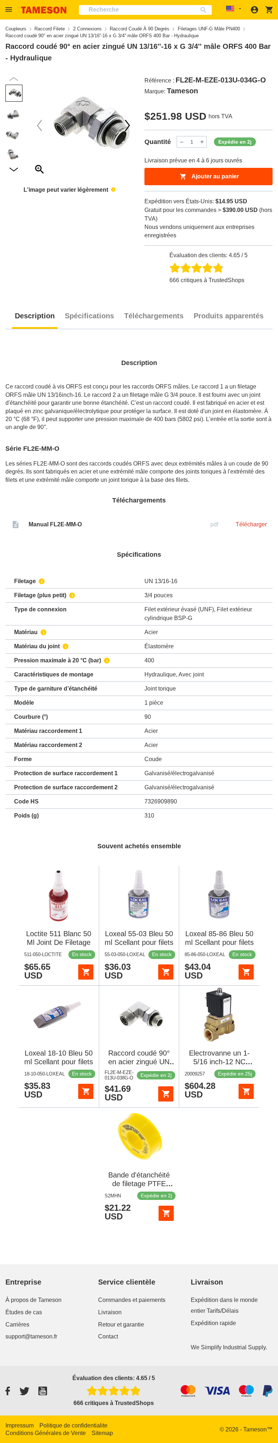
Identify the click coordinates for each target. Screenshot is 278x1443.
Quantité (157, 141)
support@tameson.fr (31, 1336)
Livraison (110, 1312)
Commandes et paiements (131, 1300)
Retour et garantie (121, 1324)
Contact (108, 1336)
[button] (9, 10)
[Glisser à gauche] (127, 125)
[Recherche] (205, 10)
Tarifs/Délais (223, 1311)
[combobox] (145, 10)
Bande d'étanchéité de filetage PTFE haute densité (139, 1183)
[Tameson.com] (43, 9)
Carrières (17, 1324)
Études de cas (23, 1312)
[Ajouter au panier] (85, 972)
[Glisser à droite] (39, 125)
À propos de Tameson (33, 1300)
